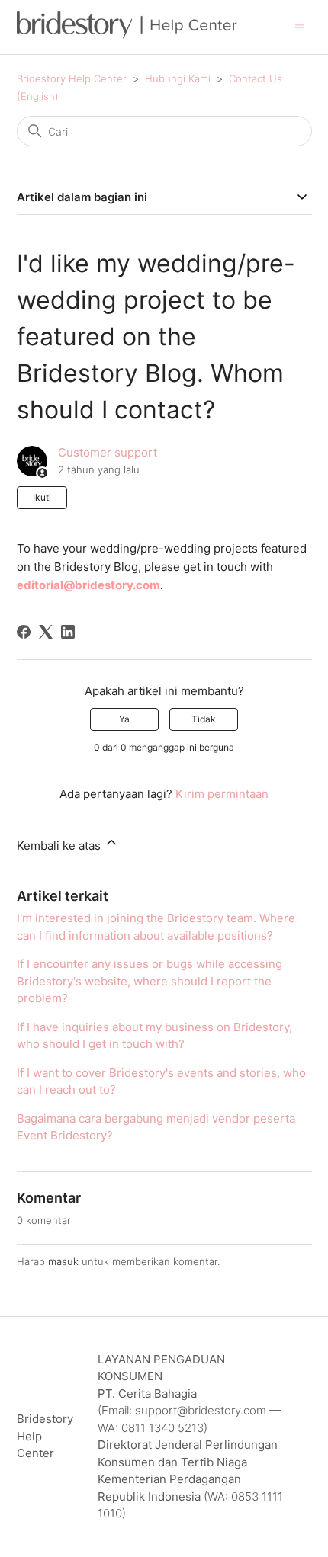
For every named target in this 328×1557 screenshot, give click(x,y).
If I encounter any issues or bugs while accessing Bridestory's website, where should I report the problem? (149, 980)
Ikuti (42, 497)
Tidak (203, 719)
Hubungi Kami (178, 78)
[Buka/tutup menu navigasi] (299, 26)
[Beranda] (127, 34)
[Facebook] (24, 632)
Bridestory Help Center (72, 78)
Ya (124, 719)
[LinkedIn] (68, 632)
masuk (63, 1261)
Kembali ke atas (60, 845)
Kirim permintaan (222, 794)
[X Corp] (46, 632)
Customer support (107, 452)
